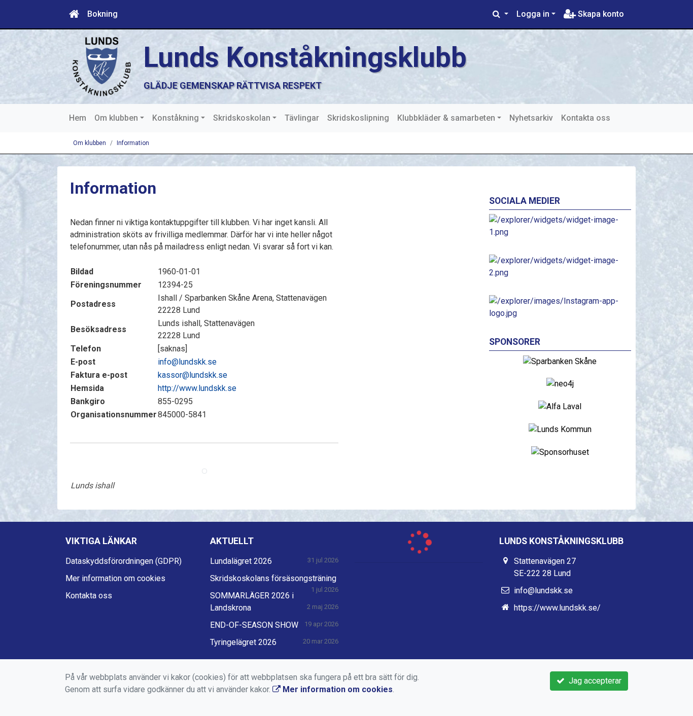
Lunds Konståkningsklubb (305, 57)
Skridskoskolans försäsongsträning (273, 578)
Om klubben (116, 118)
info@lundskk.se (187, 362)
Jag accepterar (593, 681)
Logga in (532, 14)
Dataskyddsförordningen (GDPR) (123, 561)
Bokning (102, 14)
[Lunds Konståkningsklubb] (100, 66)
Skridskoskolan (241, 118)
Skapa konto (600, 14)
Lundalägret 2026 (241, 561)
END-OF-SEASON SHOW (254, 625)
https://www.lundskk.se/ (557, 608)
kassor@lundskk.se (192, 375)
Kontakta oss (585, 118)
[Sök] (500, 14)
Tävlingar (302, 118)
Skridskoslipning (358, 118)
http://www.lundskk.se (197, 388)
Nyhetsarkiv (531, 118)
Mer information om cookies (115, 578)
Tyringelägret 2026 (243, 642)
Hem (77, 118)
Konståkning (175, 118)
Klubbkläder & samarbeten (446, 118)
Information (133, 143)
